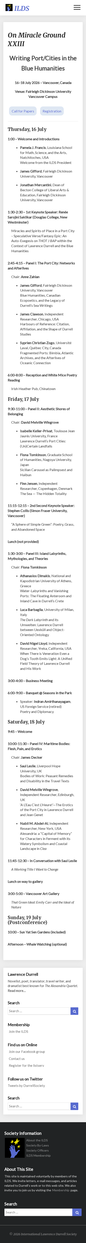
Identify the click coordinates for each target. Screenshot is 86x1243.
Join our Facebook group (27, 1052)
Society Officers (37, 1150)
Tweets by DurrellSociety (26, 1086)
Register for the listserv (26, 1065)
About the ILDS (37, 1140)
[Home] (15, 1149)
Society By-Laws (37, 1145)
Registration (52, 111)
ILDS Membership (38, 1155)
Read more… (17, 991)
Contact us (17, 1059)
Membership (60, 1190)
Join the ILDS (18, 1031)
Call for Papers (23, 111)
